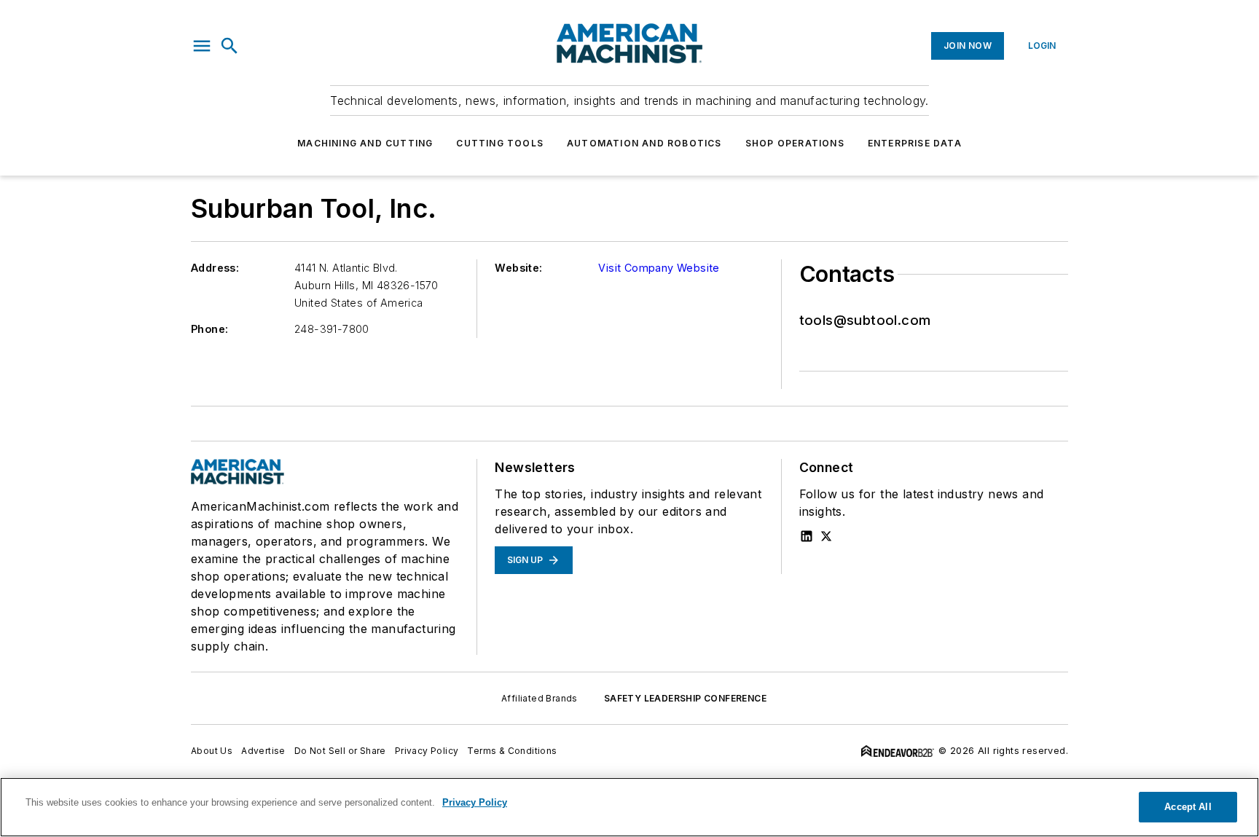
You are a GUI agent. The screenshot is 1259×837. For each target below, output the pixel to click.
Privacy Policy (427, 750)
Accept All (1187, 806)
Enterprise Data (915, 143)
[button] (202, 46)
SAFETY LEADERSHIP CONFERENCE (685, 698)
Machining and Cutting (365, 143)
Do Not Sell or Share (340, 750)
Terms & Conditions (512, 750)
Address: (215, 268)
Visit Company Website (658, 268)
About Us (211, 750)
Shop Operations (794, 143)
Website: (518, 268)
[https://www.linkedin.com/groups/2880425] (806, 536)
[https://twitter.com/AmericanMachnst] (826, 536)
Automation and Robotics (644, 143)
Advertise (263, 750)
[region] (629, 807)
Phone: (209, 329)
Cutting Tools (500, 143)
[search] (229, 46)
